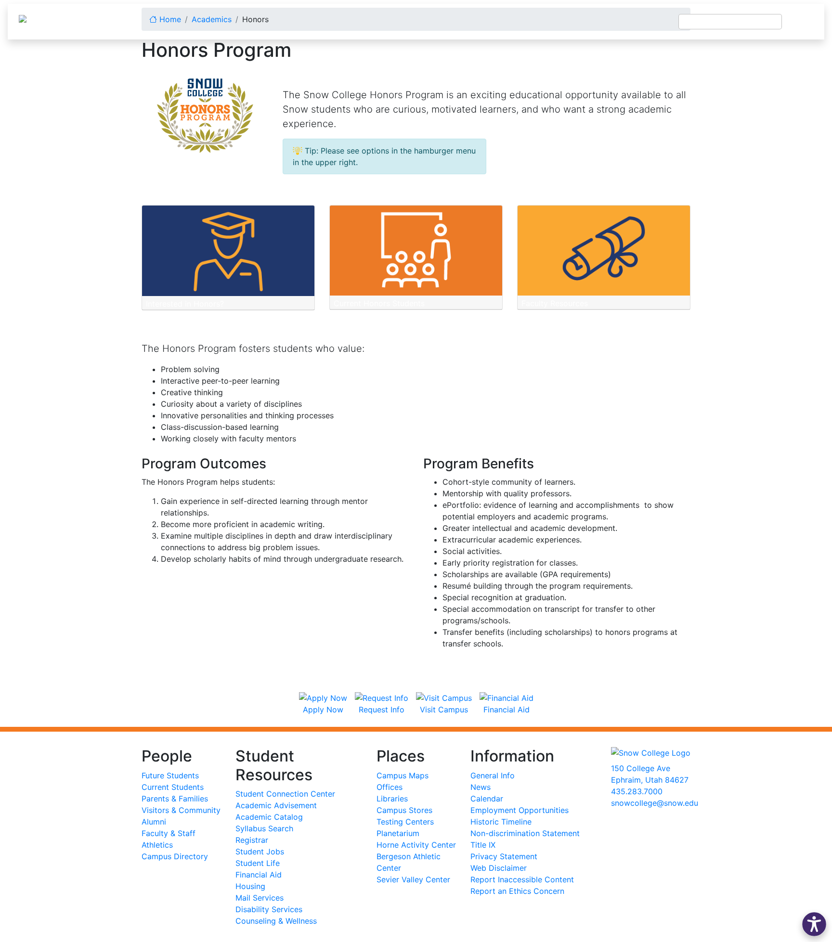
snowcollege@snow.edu (654, 803)
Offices (390, 787)
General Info (492, 775)
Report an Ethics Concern (517, 891)
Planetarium (398, 833)
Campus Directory (175, 856)
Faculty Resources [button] (554, 303)
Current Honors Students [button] (379, 303)
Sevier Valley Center (413, 879)
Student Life (257, 863)
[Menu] (803, 21)
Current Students (173, 787)
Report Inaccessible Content (522, 879)
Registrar (251, 840)
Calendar (486, 798)
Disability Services (268, 909)
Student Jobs (259, 851)
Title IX (482, 845)
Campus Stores (404, 810)
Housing (250, 886)
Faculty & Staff (168, 833)
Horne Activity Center (416, 845)
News (480, 787)
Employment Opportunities (519, 810)
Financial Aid (258, 874)
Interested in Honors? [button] (185, 304)
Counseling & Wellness (276, 921)
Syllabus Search (264, 828)
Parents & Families (175, 798)
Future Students (170, 775)
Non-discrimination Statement (525, 833)
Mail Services (259, 898)
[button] (814, 924)
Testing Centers (405, 821)
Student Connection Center (285, 794)
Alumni (154, 821)
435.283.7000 (637, 791)
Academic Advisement (276, 805)
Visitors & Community (181, 810)
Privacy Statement (503, 856)
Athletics (157, 845)
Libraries (392, 798)
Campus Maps (403, 775)
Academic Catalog (269, 817)
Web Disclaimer (498, 868)
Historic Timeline (501, 821)
